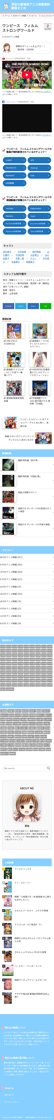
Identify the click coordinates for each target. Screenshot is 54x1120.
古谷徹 (2, 719)
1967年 (3, 663)
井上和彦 (11, 745)
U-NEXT (9, 160)
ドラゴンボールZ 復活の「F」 (29, 924)
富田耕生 (30, 732)
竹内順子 (18, 732)
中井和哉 (22, 251)
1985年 (3, 672)
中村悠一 (30, 736)
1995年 (8, 676)
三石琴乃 (35, 741)
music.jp (34, 167)
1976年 (3, 668)
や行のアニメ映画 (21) (10, 608)
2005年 (14, 680)
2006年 (20, 680)
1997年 (20, 676)
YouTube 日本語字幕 (13, 223)
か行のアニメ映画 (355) (11, 564)
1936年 (38, 646)
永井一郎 (47, 745)
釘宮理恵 (32, 715)
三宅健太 (3, 745)
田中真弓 (7, 251)
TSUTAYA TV (11, 167)
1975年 (49, 663)
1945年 (38, 651)
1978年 (14, 668)
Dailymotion (36, 208)
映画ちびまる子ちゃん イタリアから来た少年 (33, 940)
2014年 (14, 685)
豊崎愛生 (12, 753)
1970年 (20, 663)
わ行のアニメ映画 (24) (10, 623)
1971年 (26, 663)
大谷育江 (34, 254)
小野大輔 (23, 719)
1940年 (8, 651)
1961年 (20, 659)
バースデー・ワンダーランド (28, 966)
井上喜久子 (20, 741)
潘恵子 (10, 749)
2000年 (38, 676)
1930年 (3, 646)
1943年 (26, 651)
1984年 (49, 668)
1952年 (26, 655)
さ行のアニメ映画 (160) (11, 571)
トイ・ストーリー (23, 882)
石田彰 (24, 736)
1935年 (32, 646)
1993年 (49, 672)
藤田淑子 (18, 736)
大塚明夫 (3, 732)
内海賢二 (32, 728)
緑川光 (37, 736)
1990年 (32, 672)
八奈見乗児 (17, 723)
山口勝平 (39, 719)
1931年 (8, 646)
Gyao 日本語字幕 (37, 231)
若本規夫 (48, 741)
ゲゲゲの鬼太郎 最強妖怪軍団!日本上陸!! (32, 995)
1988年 (20, 672)
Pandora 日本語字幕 (13, 231)
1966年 (49, 659)
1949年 (8, 655)
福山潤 (2, 723)
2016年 (26, 685)
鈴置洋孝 (25, 745)
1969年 (14, 663)
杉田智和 (42, 749)
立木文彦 (3, 736)
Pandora (9, 215)
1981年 (32, 668)
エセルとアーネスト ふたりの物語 (31, 910)
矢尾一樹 (20, 258)
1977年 (8, 668)
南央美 (48, 749)
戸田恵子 (11, 711)
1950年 (14, 655)
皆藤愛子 (30, 261)
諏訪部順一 (40, 728)
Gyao (33, 215)
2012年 (3, 685)
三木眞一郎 (24, 728)
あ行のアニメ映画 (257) (11, 557)
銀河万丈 (3, 749)
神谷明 (11, 715)
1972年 (32, 663)
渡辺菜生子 (4, 753)
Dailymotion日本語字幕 (38, 224)
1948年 (3, 655)
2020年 (49, 685)
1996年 (14, 676)
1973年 (38, 663)
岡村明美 (36, 251)
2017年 (32, 685)
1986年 (8, 672)
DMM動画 (10, 183)
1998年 (26, 676)
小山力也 (32, 723)
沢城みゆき (46, 711)
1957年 (3, 659)
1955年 (43, 655)
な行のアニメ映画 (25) (10, 586)
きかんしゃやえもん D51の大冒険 (30, 952)
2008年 (32, 680)
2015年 (20, 685)
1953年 (32, 655)
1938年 (49, 646)
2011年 (49, 680)
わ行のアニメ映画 (12, 36)
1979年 (20, 668)
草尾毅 (24, 732)
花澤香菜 (3, 728)
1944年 (32, 651)
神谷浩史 (16, 719)
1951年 (20, 655)
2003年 (3, 680)
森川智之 (32, 745)
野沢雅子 (18, 711)
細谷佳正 (28, 741)
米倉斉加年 (10, 689)
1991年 (38, 672)
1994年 (3, 676)
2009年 (38, 680)
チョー (33, 258)
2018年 (38, 685)
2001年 (43, 676)
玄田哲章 (29, 749)
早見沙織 (12, 741)
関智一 (17, 728)
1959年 (8, 659)
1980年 (26, 668)
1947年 (49, 651)
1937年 (43, 646)
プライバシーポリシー (12, 1102)
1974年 (43, 663)
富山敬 (35, 749)
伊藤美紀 (39, 745)
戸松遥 (47, 728)
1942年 (20, 651)
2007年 (26, 680)
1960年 (14, 659)
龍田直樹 (18, 745)
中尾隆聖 (3, 711)
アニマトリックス (23, 869)
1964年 (38, 659)
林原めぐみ (40, 715)
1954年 (38, 655)
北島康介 (15, 261)
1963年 (32, 659)
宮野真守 (9, 719)
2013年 (8, 685)
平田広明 (20, 254)
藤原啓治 (47, 732)
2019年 (43, 685)
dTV (32, 160)
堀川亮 (42, 741)
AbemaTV (10, 175)
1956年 (49, 655)
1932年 (14, 646)
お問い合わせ (9, 1095)
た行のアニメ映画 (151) (11, 579)
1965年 (43, 659)
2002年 (49, 676)
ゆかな (15, 749)
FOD (32, 175)
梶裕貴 (38, 711)
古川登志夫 (48, 719)
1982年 (38, 668)
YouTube (9, 208)
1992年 (43, 672)
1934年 (26, 646)
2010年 (43, 680)
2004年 (8, 680)
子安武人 (11, 732)
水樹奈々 (11, 736)
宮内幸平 (43, 736)
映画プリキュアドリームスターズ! (30, 980)
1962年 (26, 659)
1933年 (20, 646)
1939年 (3, 651)
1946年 (43, 651)
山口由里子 (39, 732)
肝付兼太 (22, 749)
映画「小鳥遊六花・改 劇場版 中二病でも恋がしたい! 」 (33, 898)
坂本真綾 (9, 723)
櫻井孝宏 (25, 715)
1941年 (14, 651)
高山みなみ (4, 715)
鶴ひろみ (48, 715)
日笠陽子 (11, 728)
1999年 (32, 676)
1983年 (43, 668)
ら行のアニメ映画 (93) (10, 615)
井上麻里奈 (4, 741)
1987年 (14, 672)
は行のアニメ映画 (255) (11, 593)
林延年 (2, 689)
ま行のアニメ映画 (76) (10, 601)
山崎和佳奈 (31, 719)
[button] (48, 768)
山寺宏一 (32, 711)
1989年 (26, 672)
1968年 (8, 663)
